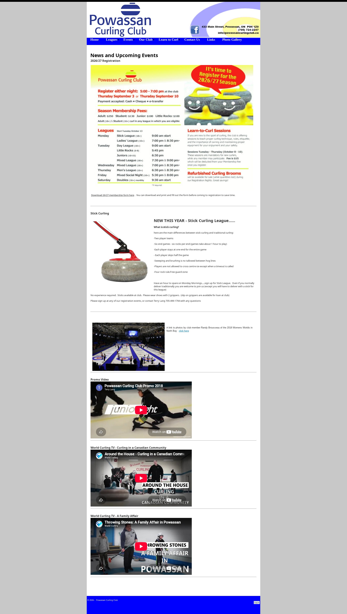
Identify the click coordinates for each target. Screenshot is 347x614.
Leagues (111, 39)
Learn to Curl (168, 39)
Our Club (146, 39)
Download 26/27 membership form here (112, 195)
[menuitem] (94, 40)
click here (184, 330)
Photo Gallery (232, 39)
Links (211, 39)
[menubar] (166, 40)
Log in (256, 602)
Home (94, 39)
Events (128, 39)
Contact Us (192, 39)
